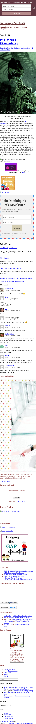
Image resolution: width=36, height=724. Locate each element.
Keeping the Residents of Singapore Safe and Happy (16, 278)
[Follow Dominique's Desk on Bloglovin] (8, 608)
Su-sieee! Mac (8, 624)
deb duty (7, 325)
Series (5, 674)
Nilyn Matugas (8, 621)
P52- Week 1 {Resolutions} (9, 41)
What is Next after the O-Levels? (14, 576)
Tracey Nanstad (9, 365)
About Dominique (9, 669)
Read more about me (6, 481)
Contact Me (7, 672)
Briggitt (7, 355)
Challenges (16, 48)
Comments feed (8, 716)
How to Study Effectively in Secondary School (18, 580)
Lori (6, 309)
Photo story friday (5, 50)
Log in (6, 713)
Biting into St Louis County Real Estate (12, 281)
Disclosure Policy (13, 671)
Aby (5, 617)
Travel (6, 676)
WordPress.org (8, 718)
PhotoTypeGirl (9, 334)
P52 (32, 48)
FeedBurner (21, 501)
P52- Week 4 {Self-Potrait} (8, 248)
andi (6, 345)
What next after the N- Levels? (13, 578)
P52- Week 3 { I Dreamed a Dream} (11, 268)
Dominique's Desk (7, 721)
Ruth (6, 297)
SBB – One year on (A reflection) (14, 573)
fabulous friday (25, 48)
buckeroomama (9, 289)
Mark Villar (7, 616)
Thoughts (10, 48)
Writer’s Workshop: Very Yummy (23, 616)
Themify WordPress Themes (24, 723)
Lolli (23, 172)
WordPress (11, 723)
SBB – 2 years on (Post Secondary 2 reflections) (18, 571)
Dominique (3, 48)
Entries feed (7, 714)
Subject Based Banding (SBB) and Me (15, 574)
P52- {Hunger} (4, 258)
